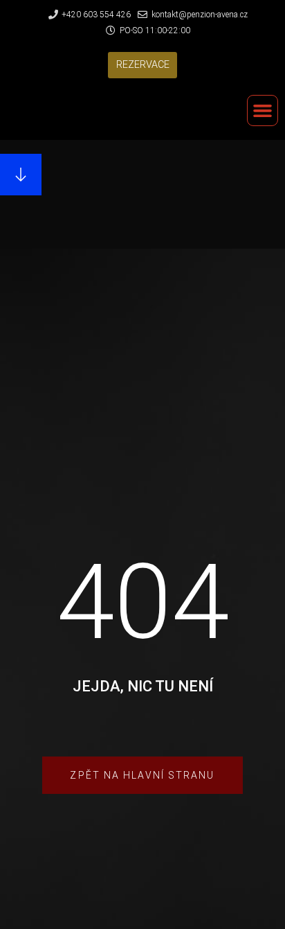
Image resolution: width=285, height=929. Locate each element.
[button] (143, 65)
